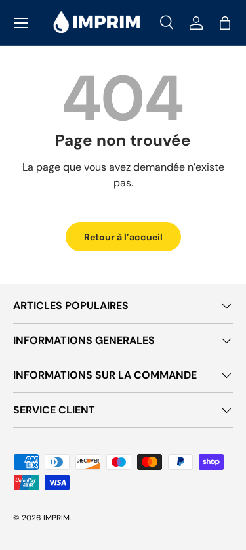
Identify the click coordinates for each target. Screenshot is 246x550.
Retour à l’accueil (123, 237)
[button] (225, 23)
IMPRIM (56, 518)
